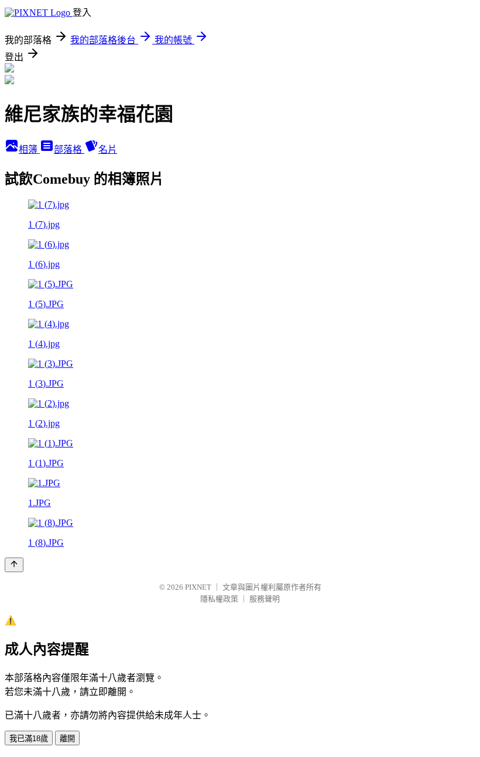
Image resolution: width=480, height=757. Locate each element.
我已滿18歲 (28, 738)
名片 (107, 149)
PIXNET (198, 587)
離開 (67, 738)
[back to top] (14, 565)
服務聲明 (264, 598)
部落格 (69, 149)
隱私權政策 (219, 598)
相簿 (29, 149)
